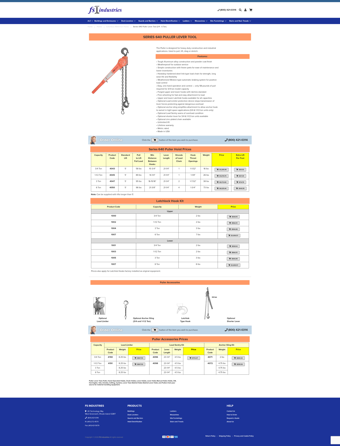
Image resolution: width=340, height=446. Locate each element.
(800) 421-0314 (228, 10)
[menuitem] (106, 21)
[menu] (170, 21)
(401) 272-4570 (93, 421)
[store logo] (115, 10)
